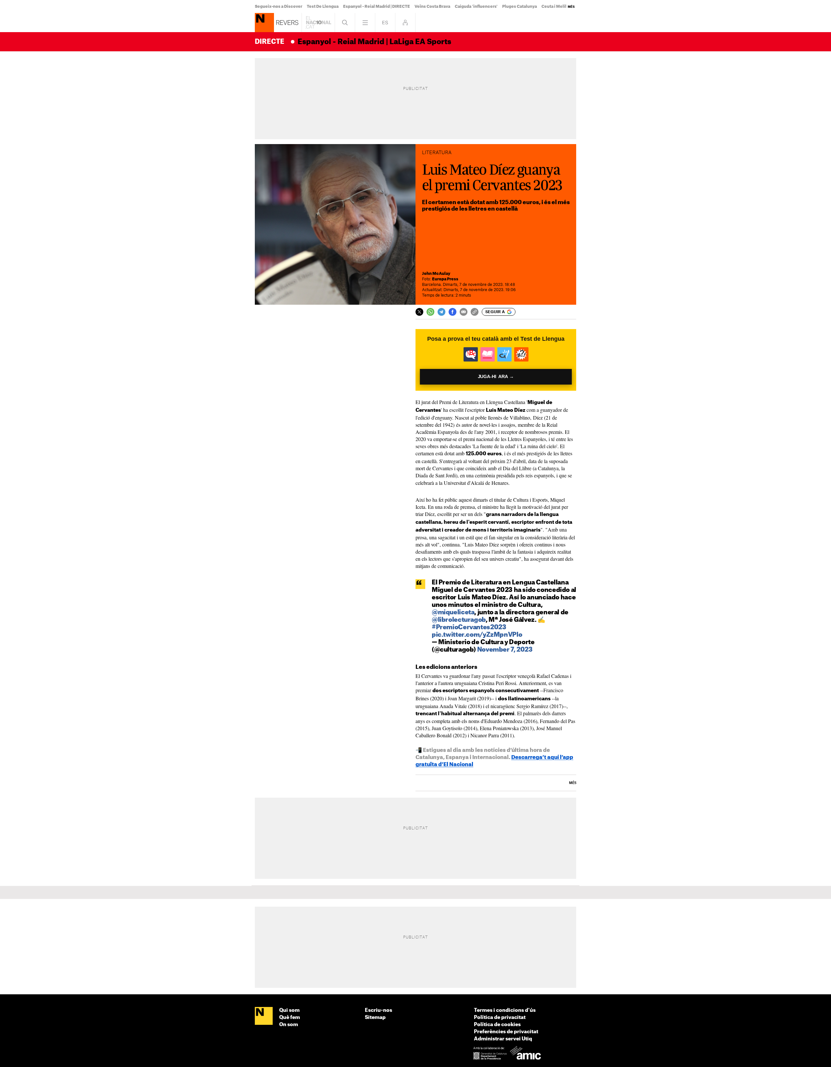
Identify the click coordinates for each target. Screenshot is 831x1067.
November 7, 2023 (505, 650)
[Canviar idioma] (385, 22)
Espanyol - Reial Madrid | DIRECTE (376, 6)
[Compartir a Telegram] (441, 312)
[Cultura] (264, 22)
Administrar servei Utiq (503, 1038)
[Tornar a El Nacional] (318, 22)
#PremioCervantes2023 (469, 627)
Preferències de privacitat (506, 1031)
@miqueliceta (453, 612)
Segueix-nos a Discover (278, 6)
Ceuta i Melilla (555, 6)
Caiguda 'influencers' (476, 6)
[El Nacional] (264, 1016)
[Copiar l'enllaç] (474, 312)
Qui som (289, 1010)
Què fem (289, 1017)
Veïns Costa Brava (432, 6)
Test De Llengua (323, 6)
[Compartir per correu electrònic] (463, 312)
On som (288, 1024)
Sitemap (375, 1017)
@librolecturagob (459, 620)
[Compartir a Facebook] (452, 312)
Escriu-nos (378, 1010)
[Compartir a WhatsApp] (430, 312)
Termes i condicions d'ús (505, 1010)
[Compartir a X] (419, 312)
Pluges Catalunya (519, 6)
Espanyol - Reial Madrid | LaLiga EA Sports (374, 41)
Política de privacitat (500, 1017)
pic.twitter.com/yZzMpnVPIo (477, 635)
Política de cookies (497, 1024)
